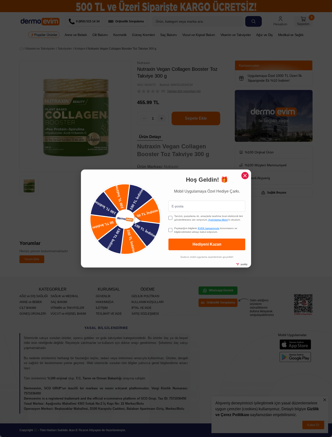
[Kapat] (245, 175)
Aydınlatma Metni (218, 219)
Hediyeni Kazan (206, 244)
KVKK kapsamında (208, 228)
